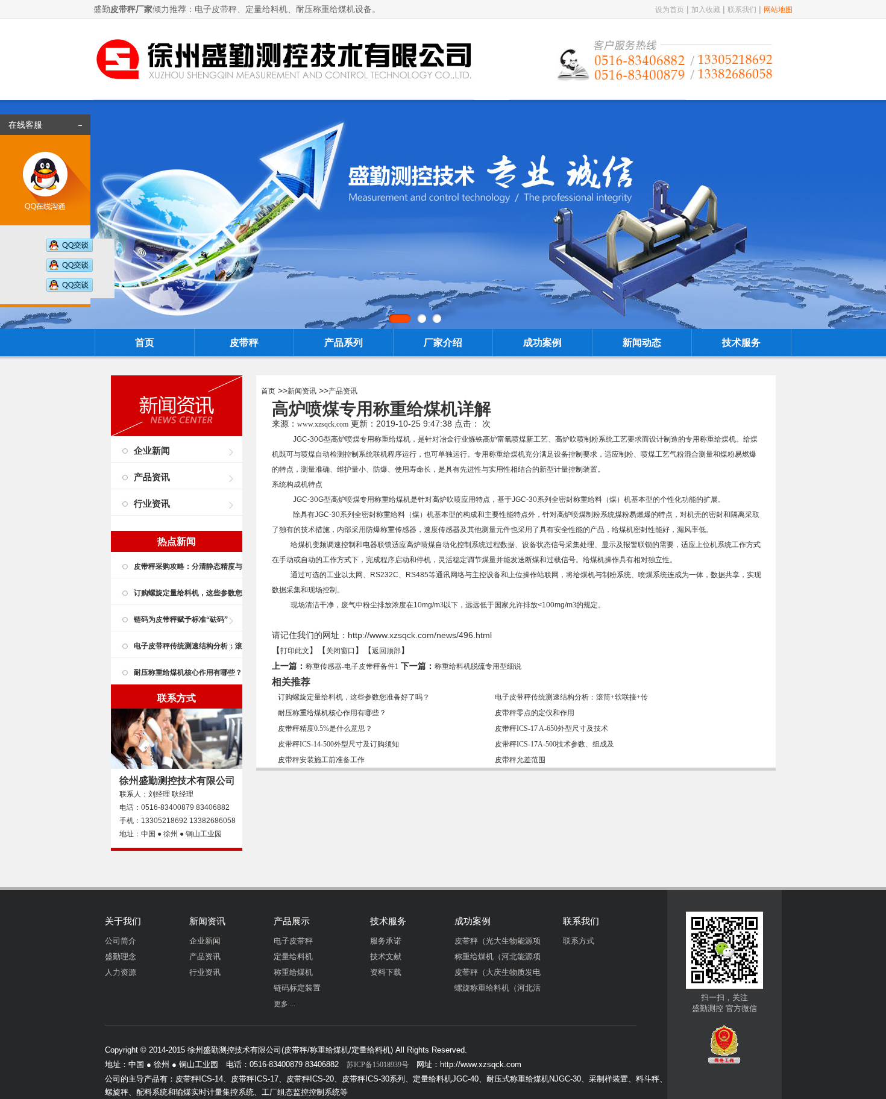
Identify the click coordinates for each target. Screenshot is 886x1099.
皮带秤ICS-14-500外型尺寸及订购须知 (338, 744)
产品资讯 (152, 477)
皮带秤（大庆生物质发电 (497, 972)
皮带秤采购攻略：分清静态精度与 (188, 566)
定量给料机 (293, 956)
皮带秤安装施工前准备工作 (321, 760)
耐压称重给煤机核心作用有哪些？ (188, 672)
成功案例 (542, 342)
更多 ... (284, 1004)
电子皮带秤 (293, 940)
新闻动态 (642, 342)
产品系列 (343, 342)
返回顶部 (386, 651)
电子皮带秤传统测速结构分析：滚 (188, 646)
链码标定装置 (297, 987)
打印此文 (294, 651)
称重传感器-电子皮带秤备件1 (352, 666)
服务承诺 (385, 940)
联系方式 (578, 940)
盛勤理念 (120, 956)
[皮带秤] (283, 92)
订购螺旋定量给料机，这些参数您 (188, 593)
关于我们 (123, 921)
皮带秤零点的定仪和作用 (534, 713)
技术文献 (385, 956)
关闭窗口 (340, 651)
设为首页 (669, 9)
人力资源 (120, 972)
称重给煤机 (392, 439)
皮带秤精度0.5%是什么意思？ (325, 728)
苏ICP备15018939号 (378, 1064)
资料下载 (385, 972)
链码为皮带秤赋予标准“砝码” (181, 619)
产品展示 (292, 921)
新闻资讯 (301, 391)
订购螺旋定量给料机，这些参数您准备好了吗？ (354, 697)
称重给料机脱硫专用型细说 (478, 666)
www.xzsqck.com (322, 424)
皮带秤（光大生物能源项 (497, 940)
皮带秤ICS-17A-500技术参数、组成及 (554, 744)
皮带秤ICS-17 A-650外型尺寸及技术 (551, 728)
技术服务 (741, 342)
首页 (144, 342)
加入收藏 (705, 9)
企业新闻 (152, 451)
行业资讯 (152, 504)
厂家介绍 (443, 342)
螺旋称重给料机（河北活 (497, 987)
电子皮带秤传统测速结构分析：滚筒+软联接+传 (571, 697)
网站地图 (778, 9)
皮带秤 (244, 342)
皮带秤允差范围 (520, 760)
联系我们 (741, 9)
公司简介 (120, 940)
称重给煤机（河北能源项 (497, 956)
